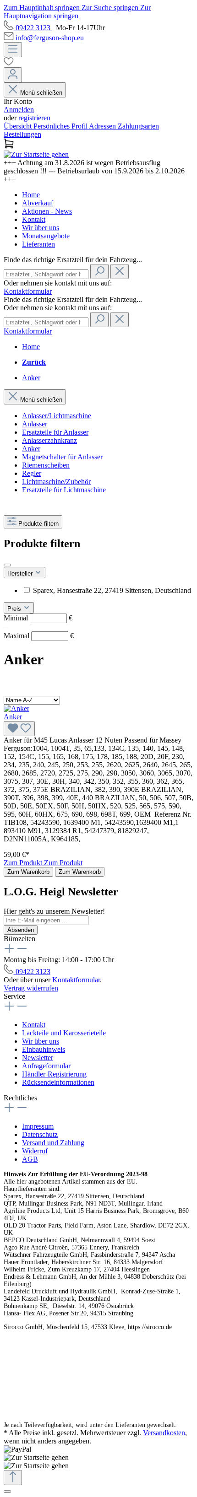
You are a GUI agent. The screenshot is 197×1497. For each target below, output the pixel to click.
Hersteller (20, 573)
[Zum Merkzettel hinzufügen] (19, 728)
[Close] (7, 1491)
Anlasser (34, 424)
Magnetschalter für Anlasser (62, 457)
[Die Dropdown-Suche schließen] (119, 271)
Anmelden (19, 109)
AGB (30, 1159)
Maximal (39, 636)
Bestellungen (22, 134)
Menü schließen (41, 92)
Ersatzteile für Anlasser (55, 432)
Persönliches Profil (61, 126)
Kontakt (33, 219)
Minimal (38, 618)
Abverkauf (37, 203)
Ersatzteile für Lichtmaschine (64, 490)
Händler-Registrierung (54, 1074)
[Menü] (13, 49)
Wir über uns (40, 228)
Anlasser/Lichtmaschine (56, 416)
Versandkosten (164, 1433)
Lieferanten (38, 244)
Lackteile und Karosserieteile (64, 1033)
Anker (31, 448)
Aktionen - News (47, 211)
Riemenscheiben (46, 465)
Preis (15, 608)
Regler (31, 473)
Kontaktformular (28, 291)
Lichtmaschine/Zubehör (56, 481)
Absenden (20, 929)
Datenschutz (40, 1134)
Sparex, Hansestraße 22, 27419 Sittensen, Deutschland (112, 590)
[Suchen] (99, 271)
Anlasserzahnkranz (49, 440)
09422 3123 (34, 28)
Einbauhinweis (43, 1049)
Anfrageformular (46, 1066)
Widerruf (35, 1151)
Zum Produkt (24, 863)
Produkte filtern (38, 523)
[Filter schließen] (7, 565)
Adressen (103, 126)
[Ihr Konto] (13, 74)
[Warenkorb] (98, 145)
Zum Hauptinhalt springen (43, 7)
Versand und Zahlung (53, 1143)
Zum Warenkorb (28, 871)
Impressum (38, 1126)
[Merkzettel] (98, 62)
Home (31, 195)
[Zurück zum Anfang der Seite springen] (13, 1477)
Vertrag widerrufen (31, 988)
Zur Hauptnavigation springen (77, 12)
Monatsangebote (46, 236)
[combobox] (46, 274)
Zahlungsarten (138, 126)
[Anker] (16, 708)
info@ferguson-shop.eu (50, 38)
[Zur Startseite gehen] (36, 154)
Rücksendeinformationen (58, 1082)
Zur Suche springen (111, 7)
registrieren (34, 118)
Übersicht (18, 126)
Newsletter (37, 1057)
